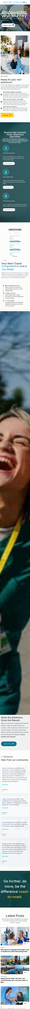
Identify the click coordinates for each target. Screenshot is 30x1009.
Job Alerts (4, 976)
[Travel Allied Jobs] (15, 179)
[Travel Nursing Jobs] (15, 155)
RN (1, 1007)
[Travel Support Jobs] (15, 202)
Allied (2, 947)
